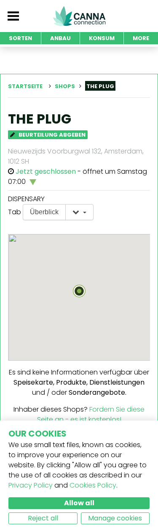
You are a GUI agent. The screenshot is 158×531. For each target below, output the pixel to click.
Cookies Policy (93, 485)
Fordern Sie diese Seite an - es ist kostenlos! (91, 414)
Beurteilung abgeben (51, 135)
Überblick (44, 212)
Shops (65, 86)
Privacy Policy (30, 485)
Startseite (25, 86)
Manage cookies (115, 518)
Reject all (43, 518)
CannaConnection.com (79, 16)
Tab (14, 212)
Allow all (79, 503)
